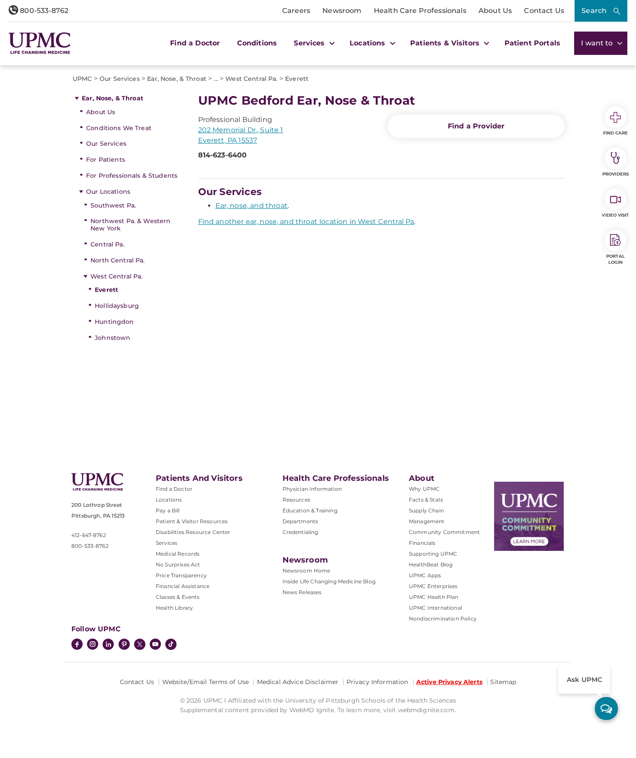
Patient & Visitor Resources (192, 521)
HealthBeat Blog (431, 564)
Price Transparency (181, 575)
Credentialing (300, 532)
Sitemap (503, 682)
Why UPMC (424, 489)
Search (594, 10)
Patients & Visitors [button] (446, 43)
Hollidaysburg (117, 306)
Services (166, 543)
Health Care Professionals (420, 10)
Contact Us (544, 10)
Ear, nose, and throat (251, 205)
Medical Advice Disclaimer (298, 682)
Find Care (615, 133)
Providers (615, 174)
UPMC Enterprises (433, 586)
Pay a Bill (168, 510)
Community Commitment (444, 532)
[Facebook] (77, 645)
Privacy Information (377, 682)
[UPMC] (40, 43)
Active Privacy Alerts (449, 682)
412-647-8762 (88, 535)
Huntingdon (114, 322)
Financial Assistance (182, 586)
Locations (169, 499)
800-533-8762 (43, 10)
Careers (296, 10)
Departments (300, 521)
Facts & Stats (426, 499)
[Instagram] (92, 645)
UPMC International (435, 607)
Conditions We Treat (118, 128)
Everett (106, 290)
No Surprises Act (178, 564)
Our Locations (108, 191)
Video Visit (615, 215)
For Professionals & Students (131, 175)
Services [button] (310, 43)
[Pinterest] (124, 645)
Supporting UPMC (433, 553)
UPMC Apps (425, 575)
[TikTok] (171, 644)
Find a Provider (476, 126)
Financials (422, 543)
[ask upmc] (606, 708)
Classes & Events (178, 597)
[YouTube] (155, 645)
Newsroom (341, 10)
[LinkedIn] (108, 645)
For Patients (105, 159)
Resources (296, 499)
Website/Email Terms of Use (205, 682)
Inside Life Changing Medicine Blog (329, 581)
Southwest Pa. (113, 205)
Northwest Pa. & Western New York (130, 224)
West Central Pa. (116, 276)
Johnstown (112, 338)
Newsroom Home (307, 570)
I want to (598, 43)
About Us (495, 10)
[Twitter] (139, 644)
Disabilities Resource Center (193, 532)
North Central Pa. (117, 260)
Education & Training (310, 510)
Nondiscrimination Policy (443, 618)
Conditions (257, 43)
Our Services (106, 143)
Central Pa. (107, 244)
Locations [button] (369, 43)
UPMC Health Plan (434, 597)
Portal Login (615, 259)
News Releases (302, 592)
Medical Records (177, 553)
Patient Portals (532, 43)
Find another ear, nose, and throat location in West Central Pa (306, 221)
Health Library (174, 607)
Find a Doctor (195, 43)
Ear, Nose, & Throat (112, 98)
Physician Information (312, 489)
